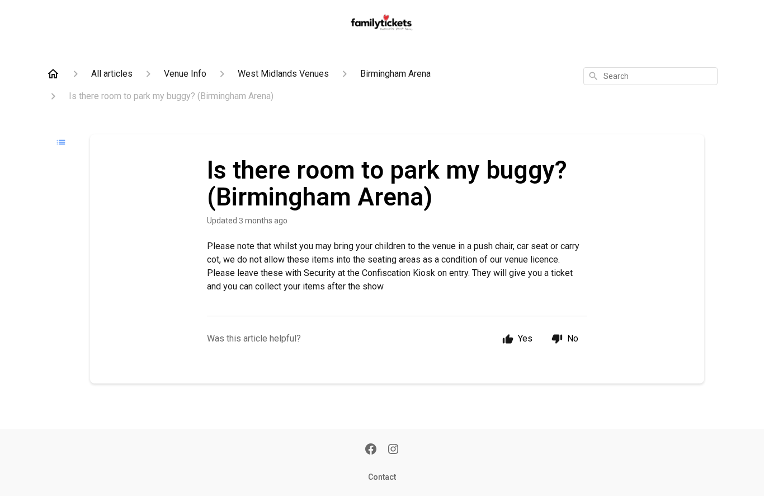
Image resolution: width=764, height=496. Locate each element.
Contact (382, 476)
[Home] (53, 74)
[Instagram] (393, 450)
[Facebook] (371, 450)
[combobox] (650, 76)
